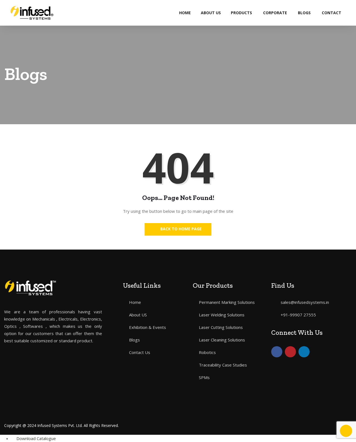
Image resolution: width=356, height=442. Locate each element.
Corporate (275, 12)
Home (185, 12)
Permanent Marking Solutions (227, 302)
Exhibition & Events (147, 327)
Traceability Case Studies (223, 365)
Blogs (304, 12)
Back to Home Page (180, 228)
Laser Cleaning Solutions (222, 340)
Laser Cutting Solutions (221, 327)
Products (241, 12)
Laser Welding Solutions (221, 315)
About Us (211, 12)
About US (138, 315)
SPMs (204, 377)
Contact (331, 12)
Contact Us (139, 352)
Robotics (207, 352)
